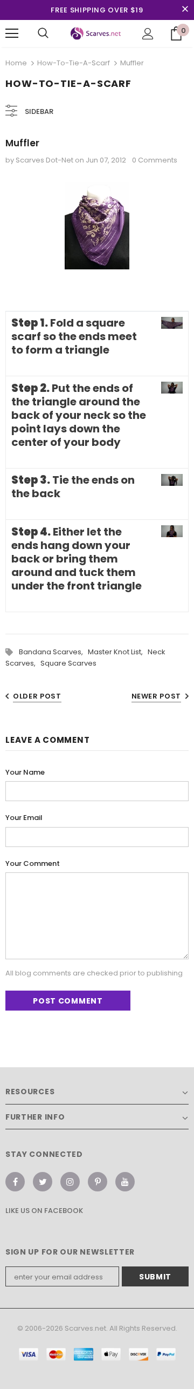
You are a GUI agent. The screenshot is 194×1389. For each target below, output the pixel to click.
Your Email (24, 817)
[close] (184, 9)
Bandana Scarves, (53, 652)
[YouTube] (125, 1181)
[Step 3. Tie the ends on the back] (172, 480)
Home (16, 63)
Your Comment (32, 863)
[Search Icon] (43, 33)
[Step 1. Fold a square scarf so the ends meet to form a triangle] (172, 323)
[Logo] (95, 33)
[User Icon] (148, 33)
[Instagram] (70, 1181)
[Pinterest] (97, 1181)
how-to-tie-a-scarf (73, 63)
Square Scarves (68, 663)
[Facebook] (15, 1181)
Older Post (37, 696)
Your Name (25, 772)
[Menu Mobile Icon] (11, 33)
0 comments (154, 160)
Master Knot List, (118, 652)
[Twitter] (42, 1181)
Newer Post (156, 696)
